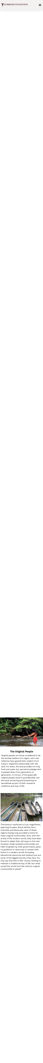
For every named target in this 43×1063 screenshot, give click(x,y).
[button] (40, 5)
